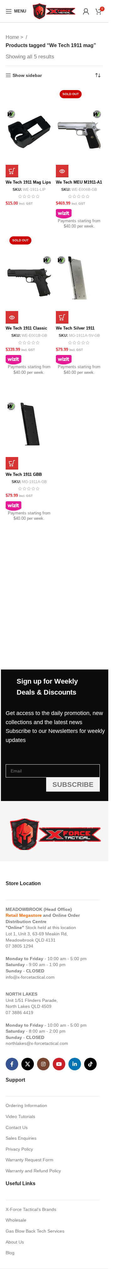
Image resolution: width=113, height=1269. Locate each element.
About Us (15, 1242)
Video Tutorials (20, 1116)
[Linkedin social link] (74, 1064)
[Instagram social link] (43, 1064)
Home (13, 37)
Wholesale (16, 1220)
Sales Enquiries (21, 1138)
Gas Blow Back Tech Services (35, 1231)
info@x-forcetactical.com (30, 977)
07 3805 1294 (19, 946)
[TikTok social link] (90, 1064)
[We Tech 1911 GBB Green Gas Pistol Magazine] (29, 424)
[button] (12, 171)
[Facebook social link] (12, 1064)
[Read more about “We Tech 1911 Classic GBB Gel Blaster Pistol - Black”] (12, 317)
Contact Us (17, 1127)
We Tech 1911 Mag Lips (28, 182)
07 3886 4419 (19, 1012)
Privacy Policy (19, 1149)
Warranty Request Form (29, 1159)
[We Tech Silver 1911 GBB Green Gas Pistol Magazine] (79, 278)
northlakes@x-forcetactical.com (37, 1043)
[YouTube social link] (59, 1064)
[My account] (86, 11)
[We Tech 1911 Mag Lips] (29, 132)
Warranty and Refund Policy (33, 1170)
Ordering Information (26, 1105)
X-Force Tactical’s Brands (31, 1209)
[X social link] (27, 1064)
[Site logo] (54, 10)
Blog (10, 1252)
